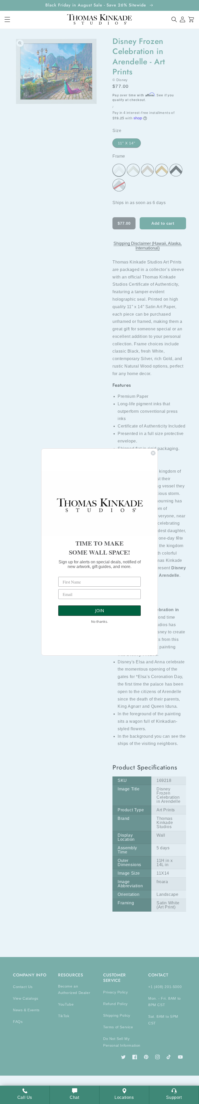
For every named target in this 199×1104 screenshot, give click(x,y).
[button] (174, 19)
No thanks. (99, 621)
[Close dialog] (153, 453)
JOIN (99, 610)
